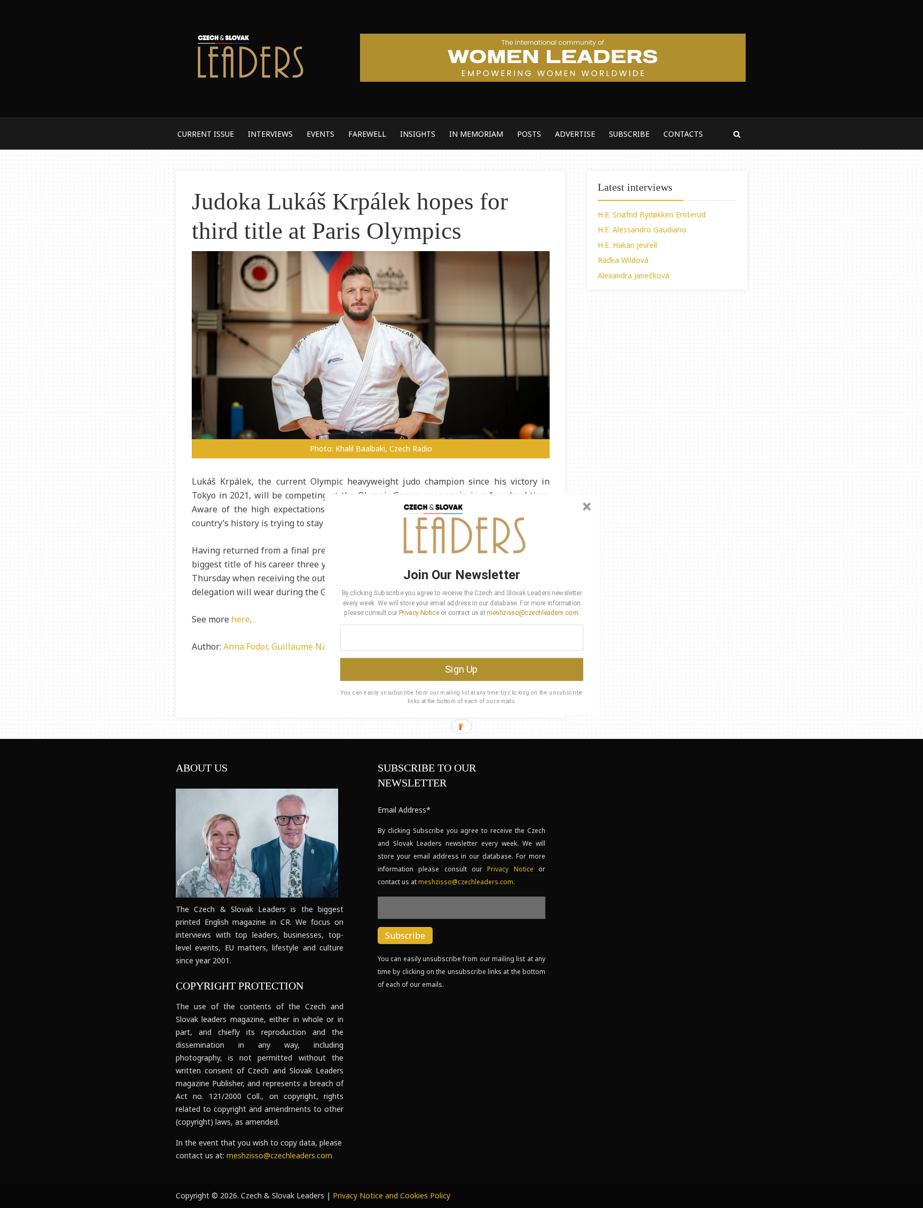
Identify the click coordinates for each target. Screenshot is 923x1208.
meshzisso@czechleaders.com (532, 612)
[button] (461, 574)
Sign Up (461, 669)
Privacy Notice (419, 612)
